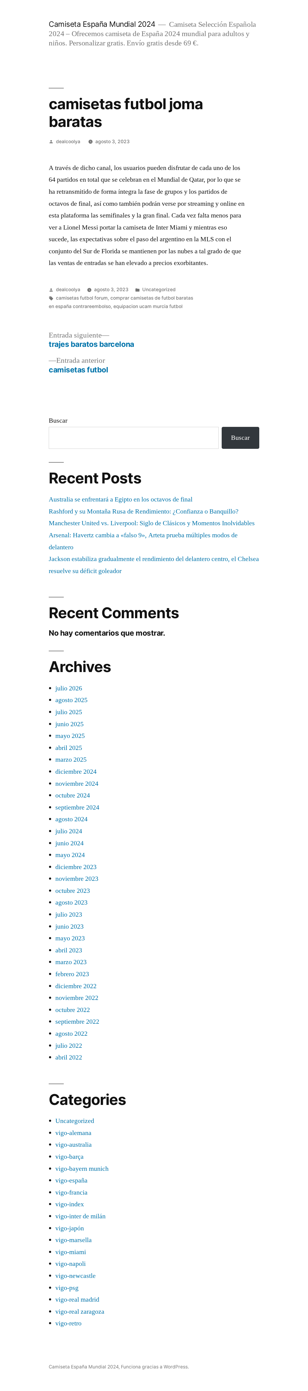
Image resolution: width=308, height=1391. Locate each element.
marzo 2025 (71, 759)
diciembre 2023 (76, 867)
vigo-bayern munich (82, 1168)
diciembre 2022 (76, 986)
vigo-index (69, 1204)
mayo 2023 (70, 938)
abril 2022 (68, 1057)
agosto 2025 (71, 700)
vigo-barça (69, 1156)
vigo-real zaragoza (79, 1311)
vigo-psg (67, 1288)
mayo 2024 (70, 855)
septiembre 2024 (77, 807)
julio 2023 (68, 914)
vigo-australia (73, 1144)
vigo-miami (70, 1252)
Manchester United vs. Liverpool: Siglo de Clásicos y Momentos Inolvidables (152, 523)
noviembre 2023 (76, 878)
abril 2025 (68, 748)
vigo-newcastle (75, 1276)
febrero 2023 (72, 974)
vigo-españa (71, 1180)
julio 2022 (68, 1045)
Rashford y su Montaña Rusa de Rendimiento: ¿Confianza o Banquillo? (144, 511)
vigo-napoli (70, 1264)
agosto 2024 (71, 819)
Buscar (58, 420)
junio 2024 (69, 843)
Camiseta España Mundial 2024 (102, 24)
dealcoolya (68, 141)
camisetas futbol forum (82, 298)
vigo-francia (71, 1192)
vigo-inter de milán (80, 1216)
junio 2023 (69, 926)
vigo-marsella (73, 1240)
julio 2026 (68, 688)
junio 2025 (69, 724)
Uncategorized (159, 289)
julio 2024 (68, 831)
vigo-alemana (73, 1133)
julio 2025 (68, 712)
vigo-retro (68, 1323)
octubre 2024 (72, 795)
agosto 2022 (71, 1033)
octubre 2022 (72, 1010)
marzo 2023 (71, 962)
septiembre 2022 (77, 1021)
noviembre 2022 (76, 998)
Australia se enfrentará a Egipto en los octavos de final (120, 499)
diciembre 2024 (76, 771)
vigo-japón (69, 1228)
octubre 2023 (72, 891)
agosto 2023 (71, 902)
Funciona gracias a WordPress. (155, 1367)
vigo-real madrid (77, 1299)
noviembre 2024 (76, 783)
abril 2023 (68, 950)
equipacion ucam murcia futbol (148, 306)
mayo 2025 (70, 736)
